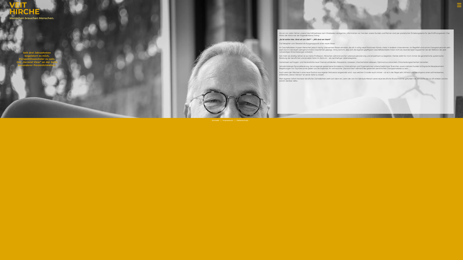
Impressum (228, 120)
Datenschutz (242, 120)
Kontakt (215, 120)
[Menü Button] (459, 4)
